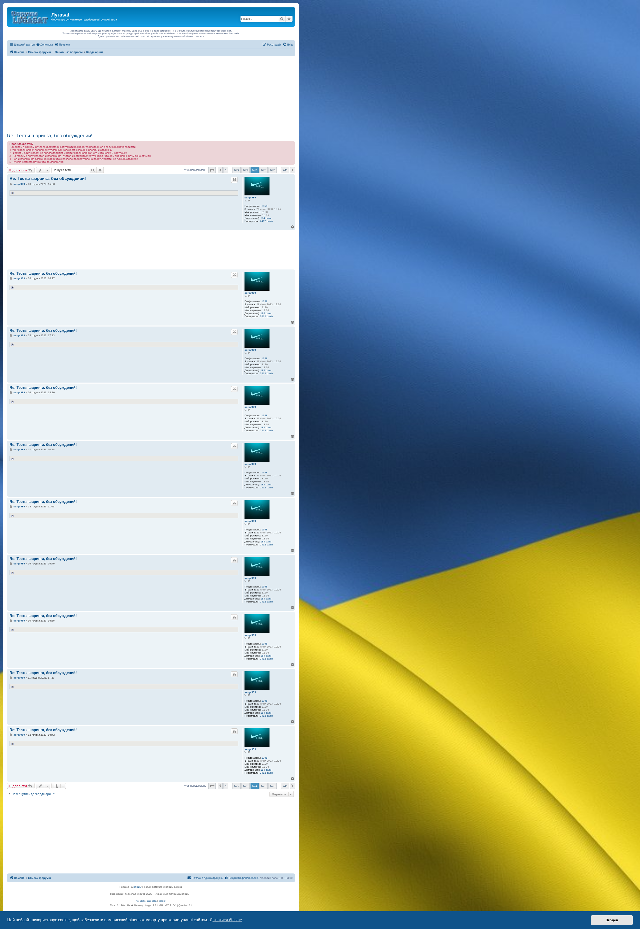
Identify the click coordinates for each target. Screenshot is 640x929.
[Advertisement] (151, 94)
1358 (265, 206)
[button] (212, 170)
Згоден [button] (612, 920)
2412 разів (266, 221)
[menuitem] (44, 45)
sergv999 (250, 197)
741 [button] (285, 170)
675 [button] (263, 170)
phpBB (138, 886)
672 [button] (236, 170)
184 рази (266, 218)
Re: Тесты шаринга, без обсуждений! (49, 135)
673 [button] (245, 170)
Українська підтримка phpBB (173, 893)
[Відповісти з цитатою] (234, 180)
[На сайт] (29, 16)
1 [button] (226, 170)
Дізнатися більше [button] (226, 920)
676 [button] (272, 170)
